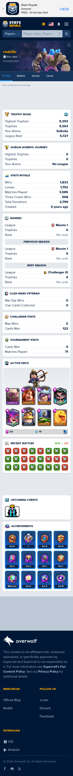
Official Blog (11, 700)
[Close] (3, 8)
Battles (21, 76)
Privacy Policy (48, 672)
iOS (10, 742)
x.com (44, 700)
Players (10, 34)
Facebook (47, 716)
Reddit (8, 708)
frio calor (12, 56)
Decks (36, 76)
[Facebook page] (4, 768)
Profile (6, 76)
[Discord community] (12, 768)
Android (13, 750)
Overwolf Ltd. (22, 761)
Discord (45, 708)
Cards (50, 76)
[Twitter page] (19, 768)
